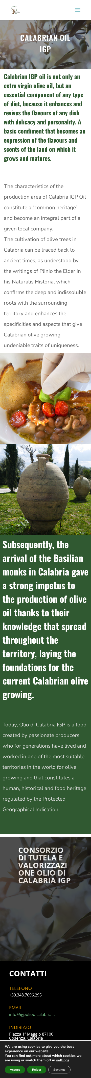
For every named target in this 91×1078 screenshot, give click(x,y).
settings (62, 1060)
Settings (59, 1070)
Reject (36, 1070)
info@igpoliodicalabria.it (32, 1014)
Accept (15, 1070)
